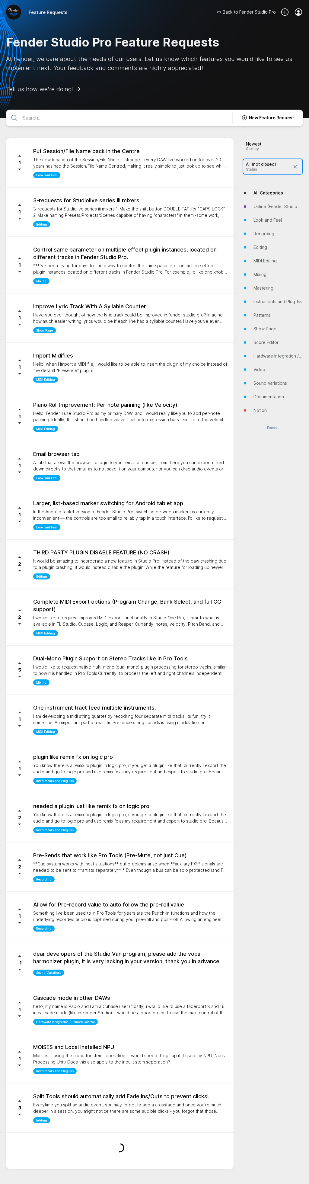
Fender (273, 427)
